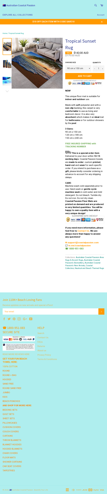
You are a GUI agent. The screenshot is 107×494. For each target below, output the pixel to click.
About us (41, 350)
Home (5, 33)
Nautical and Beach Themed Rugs (89, 268)
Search (40, 333)
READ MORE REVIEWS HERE (16, 354)
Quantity (97, 63)
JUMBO (6, 392)
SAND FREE (8, 383)
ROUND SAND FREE (12, 388)
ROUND (6, 370)
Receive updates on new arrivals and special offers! (28, 305)
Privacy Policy (44, 355)
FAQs (40, 342)
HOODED (7, 379)
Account (100, 15)
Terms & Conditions (47, 359)
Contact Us (83, 231)
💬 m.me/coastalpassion (78, 245)
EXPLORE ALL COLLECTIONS (18, 15)
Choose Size (70, 62)
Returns (41, 346)
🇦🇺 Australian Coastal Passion (19, 5)
